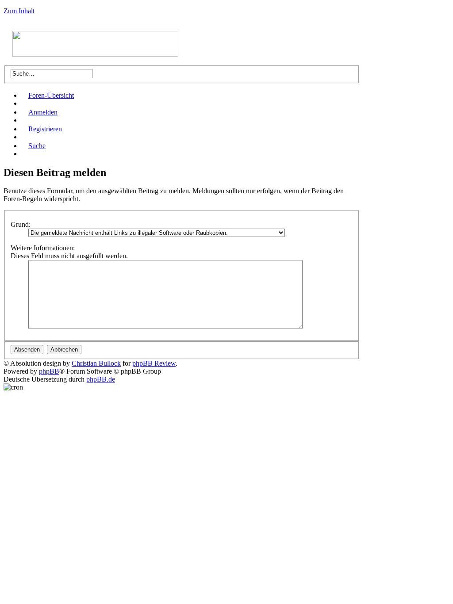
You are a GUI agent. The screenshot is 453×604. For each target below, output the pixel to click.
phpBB (49, 371)
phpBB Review (154, 363)
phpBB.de (100, 379)
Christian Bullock (96, 363)
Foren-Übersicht (51, 95)
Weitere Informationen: (43, 248)
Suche (37, 145)
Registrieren (45, 129)
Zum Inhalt (19, 11)
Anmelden (43, 112)
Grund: (21, 224)
